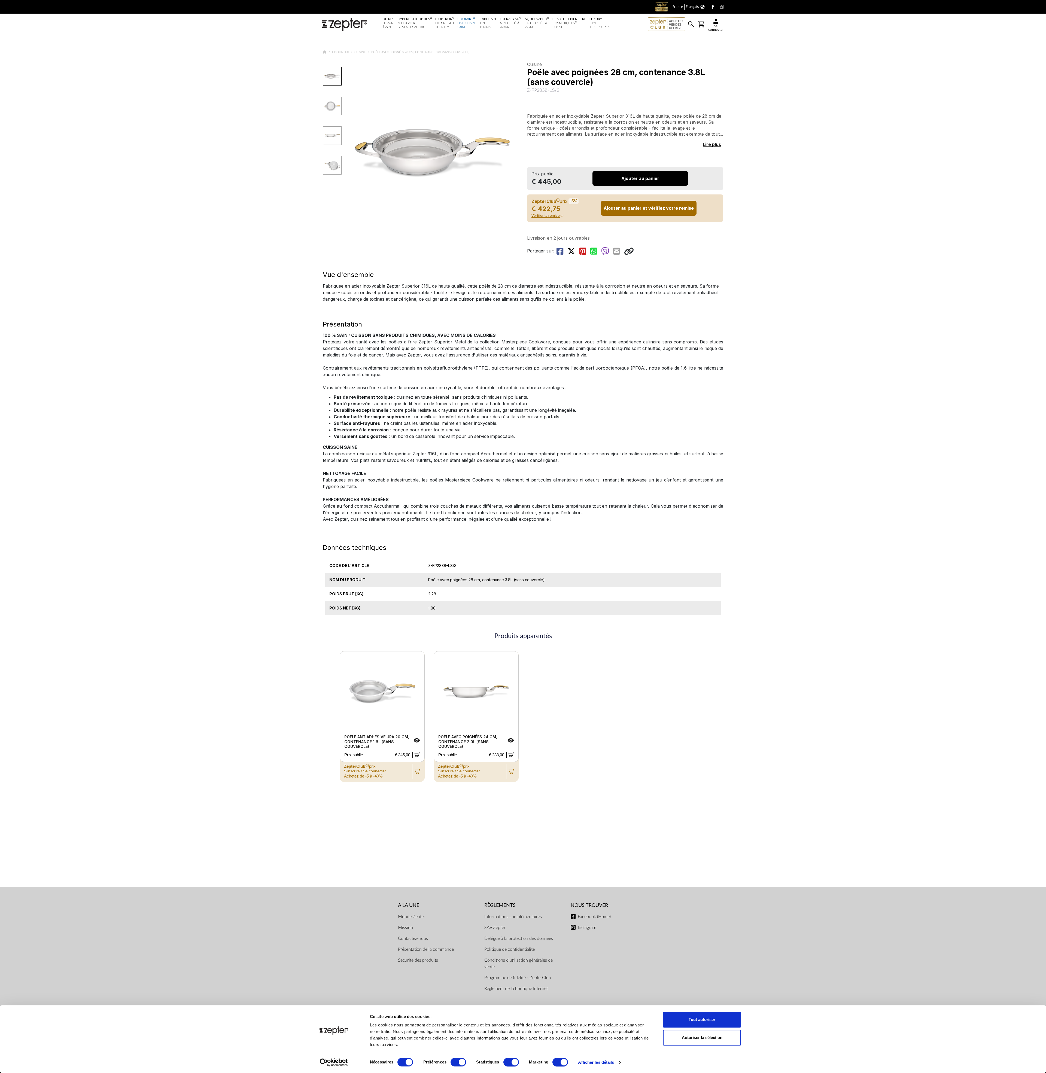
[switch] (458, 1062)
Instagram (587, 927)
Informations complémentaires (513, 917)
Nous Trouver (589, 905)
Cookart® (341, 52)
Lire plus (712, 144)
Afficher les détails (596, 1062)
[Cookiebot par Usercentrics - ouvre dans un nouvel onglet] (334, 1062)
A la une (408, 905)
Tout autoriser (702, 1019)
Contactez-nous (413, 938)
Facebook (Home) (594, 917)
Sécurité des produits (418, 960)
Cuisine (360, 52)
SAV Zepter (495, 927)
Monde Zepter (411, 917)
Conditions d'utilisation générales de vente (518, 963)
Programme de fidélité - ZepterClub (517, 978)
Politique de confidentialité (509, 949)
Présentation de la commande (426, 949)
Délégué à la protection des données (518, 938)
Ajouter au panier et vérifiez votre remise (649, 208)
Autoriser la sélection (702, 1037)
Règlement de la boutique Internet (516, 988)
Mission (405, 927)
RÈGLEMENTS (500, 905)
